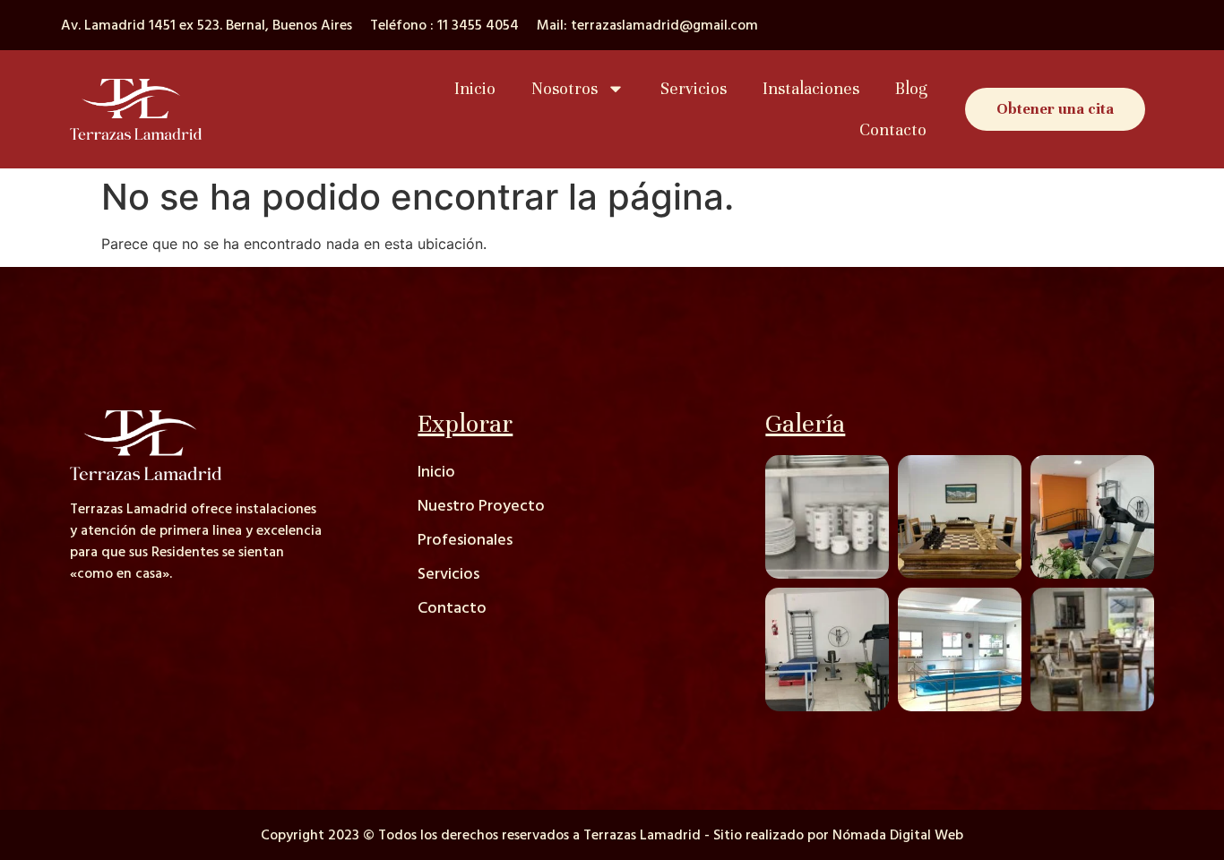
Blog (911, 88)
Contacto (893, 129)
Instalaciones (811, 88)
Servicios (693, 88)
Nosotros (564, 88)
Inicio (475, 88)
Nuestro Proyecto (481, 505)
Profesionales (465, 540)
